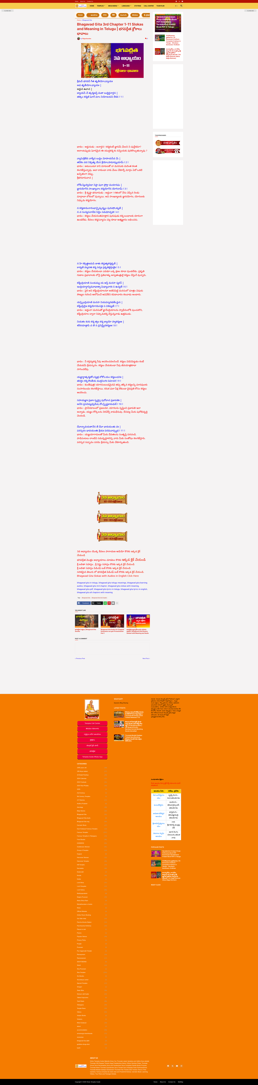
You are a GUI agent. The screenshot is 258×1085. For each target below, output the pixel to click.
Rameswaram (92, 958)
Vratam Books (92, 1015)
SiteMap (180, 1082)
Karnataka (92, 868)
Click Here (133, 576)
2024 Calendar (92, 778)
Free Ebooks (92, 839)
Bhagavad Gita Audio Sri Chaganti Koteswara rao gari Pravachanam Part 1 (112, 631)
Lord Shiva (92, 882)
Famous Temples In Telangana (92, 836)
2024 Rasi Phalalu (92, 785)
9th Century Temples (92, 796)
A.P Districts (92, 800)
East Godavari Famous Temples (92, 829)
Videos (92, 1012)
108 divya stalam (92, 771)
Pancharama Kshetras (92, 926)
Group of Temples (92, 850)
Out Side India (92, 918)
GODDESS (92, 843)
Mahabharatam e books (92, 904)
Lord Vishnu (92, 890)
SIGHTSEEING (92, 961)
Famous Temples (92, 832)
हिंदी (113, 15)
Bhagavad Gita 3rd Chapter (99, 598)
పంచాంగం (123, 15)
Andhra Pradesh (92, 803)
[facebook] (176, 1)
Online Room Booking (92, 915)
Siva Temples (92, 972)
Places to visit (92, 929)
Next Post (146, 658)
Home (76, 1)
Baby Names (92, 811)
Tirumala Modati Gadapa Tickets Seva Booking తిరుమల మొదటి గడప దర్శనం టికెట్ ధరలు (133, 738)
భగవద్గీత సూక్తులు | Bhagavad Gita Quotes (85, 630)
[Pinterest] (109, 603)
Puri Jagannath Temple (92, 951)
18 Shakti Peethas (92, 775)
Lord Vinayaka (92, 886)
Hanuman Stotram (92, 857)
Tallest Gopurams (92, 997)
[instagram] (181, 1066)
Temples (100, 6)
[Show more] (117, 603)
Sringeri (92, 987)
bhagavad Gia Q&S (92, 1041)
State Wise (92, 990)
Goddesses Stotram (92, 847)
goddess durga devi (92, 1044)
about (92, 1026)
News (92, 908)
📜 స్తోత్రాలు (147, 15)
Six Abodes (92, 976)
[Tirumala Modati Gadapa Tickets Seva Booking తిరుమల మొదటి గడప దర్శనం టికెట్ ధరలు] (119, 737)
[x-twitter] (179, 1)
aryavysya (92, 1037)
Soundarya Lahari (92, 979)
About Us (82, 1)
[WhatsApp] (105, 603)
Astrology (92, 807)
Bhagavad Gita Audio (92, 818)
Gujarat (92, 854)
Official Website (92, 911)
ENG (105, 15)
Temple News (92, 1008)
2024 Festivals (92, 782)
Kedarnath (92, 872)
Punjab (92, 944)
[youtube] (182, 1)
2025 (92, 789)
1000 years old (92, 767)
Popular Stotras (92, 936)
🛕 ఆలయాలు (92, 15)
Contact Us (90, 1)
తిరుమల (135, 15)
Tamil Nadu (92, 1001)
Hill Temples (92, 865)
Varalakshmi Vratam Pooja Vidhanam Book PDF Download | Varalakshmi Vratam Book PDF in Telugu (171, 853)
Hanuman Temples (92, 861)
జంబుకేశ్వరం (158, 805)
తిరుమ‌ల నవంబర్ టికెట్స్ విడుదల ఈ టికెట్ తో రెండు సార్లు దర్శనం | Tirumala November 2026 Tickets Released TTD (134, 714)
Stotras (137, 6)
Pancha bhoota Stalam (92, 922)
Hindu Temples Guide (93, 1082)
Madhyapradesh (92, 893)
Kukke (92, 879)
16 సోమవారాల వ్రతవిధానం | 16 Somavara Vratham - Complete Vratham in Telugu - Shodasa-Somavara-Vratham (173, 40)
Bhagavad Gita (87, 20)
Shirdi (92, 965)
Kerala (92, 875)
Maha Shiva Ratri (92, 900)
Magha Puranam (92, 897)
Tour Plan (160, 6)
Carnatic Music (92, 825)
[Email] (113, 603)
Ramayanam (92, 954)
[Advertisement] (112, 116)
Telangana (92, 1005)
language (126, 6)
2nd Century (92, 793)
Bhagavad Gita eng (92, 821)
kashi (92, 1048)
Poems (92, 933)
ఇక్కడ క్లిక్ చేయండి (134, 560)
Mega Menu (112, 6)
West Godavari (92, 1023)
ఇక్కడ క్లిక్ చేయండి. (134, 572)
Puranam (92, 947)
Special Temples (92, 983)
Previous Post (80, 658)
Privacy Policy (92, 940)
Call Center (149, 6)
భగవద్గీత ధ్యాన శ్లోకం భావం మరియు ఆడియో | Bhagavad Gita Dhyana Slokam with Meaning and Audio (138, 631)
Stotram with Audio (92, 994)
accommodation (92, 1030)
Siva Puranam (92, 969)
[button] (176, 6)
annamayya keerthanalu (92, 1033)
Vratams (92, 1019)
